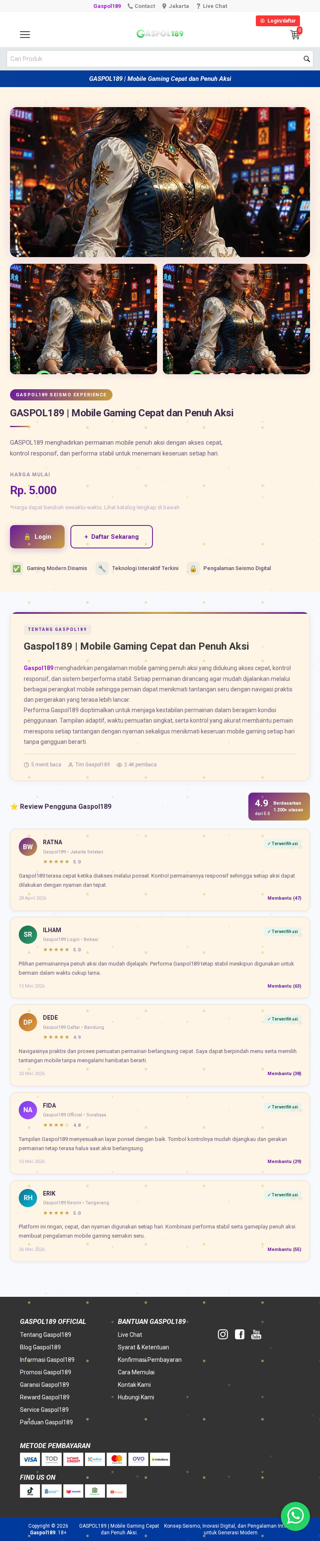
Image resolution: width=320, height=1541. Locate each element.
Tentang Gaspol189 (45, 1334)
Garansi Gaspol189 (44, 1384)
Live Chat (130, 1334)
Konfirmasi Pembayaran (150, 1359)
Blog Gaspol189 (40, 1347)
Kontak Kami (134, 1384)
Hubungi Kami (136, 1397)
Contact (145, 6)
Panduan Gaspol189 (46, 1422)
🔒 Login (37, 536)
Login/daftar (282, 21)
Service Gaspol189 (44, 1409)
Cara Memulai (136, 1372)
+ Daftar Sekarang (112, 536)
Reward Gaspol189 (45, 1397)
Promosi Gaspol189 (45, 1372)
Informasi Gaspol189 (47, 1359)
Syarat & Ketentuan (143, 1347)
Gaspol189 (107, 6)
